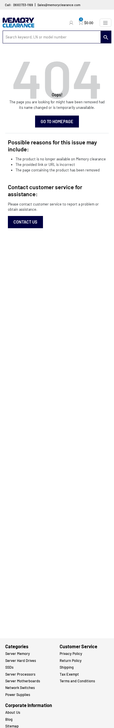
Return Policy (71, 660)
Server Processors (20, 674)
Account (72, 23)
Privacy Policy (71, 653)
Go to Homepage (57, 121)
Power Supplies (17, 694)
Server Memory (17, 653)
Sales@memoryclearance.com (58, 5)
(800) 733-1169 (23, 5)
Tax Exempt (69, 674)
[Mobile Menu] (105, 23)
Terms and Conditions (77, 681)
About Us (12, 712)
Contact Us (25, 221)
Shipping (67, 667)
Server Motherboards (22, 681)
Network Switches (20, 687)
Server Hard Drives (20, 660)
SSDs (9, 667)
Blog (9, 719)
